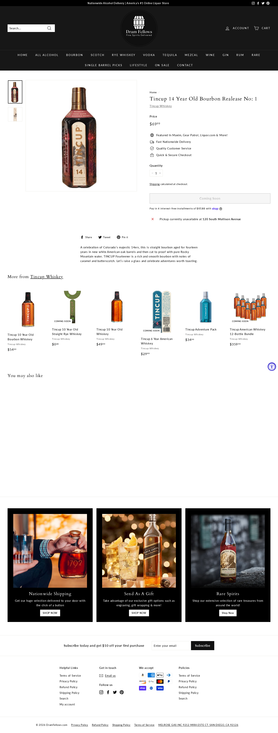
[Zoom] (81, 135)
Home (23, 55)
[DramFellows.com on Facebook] (108, 692)
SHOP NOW (50, 612)
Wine (210, 55)
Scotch (98, 55)
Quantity (156, 165)
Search (64, 698)
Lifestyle (138, 65)
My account (67, 704)
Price (153, 116)
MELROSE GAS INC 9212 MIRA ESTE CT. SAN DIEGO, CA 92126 (198, 724)
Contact (185, 65)
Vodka (149, 55)
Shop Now (228, 612)
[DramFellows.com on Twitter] (115, 692)
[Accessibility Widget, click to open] (272, 366)
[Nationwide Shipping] (50, 551)
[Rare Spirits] (228, 551)
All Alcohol (47, 55)
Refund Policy (69, 687)
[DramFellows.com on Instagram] (101, 692)
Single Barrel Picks (103, 65)
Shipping (155, 184)
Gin (226, 55)
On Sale (162, 65)
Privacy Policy (69, 681)
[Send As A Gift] (139, 551)
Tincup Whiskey (161, 106)
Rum (240, 55)
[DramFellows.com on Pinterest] (122, 692)
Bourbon (74, 55)
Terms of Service (70, 675)
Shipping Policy (69, 692)
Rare (256, 55)
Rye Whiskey (124, 55)
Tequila (170, 55)
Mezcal (191, 55)
